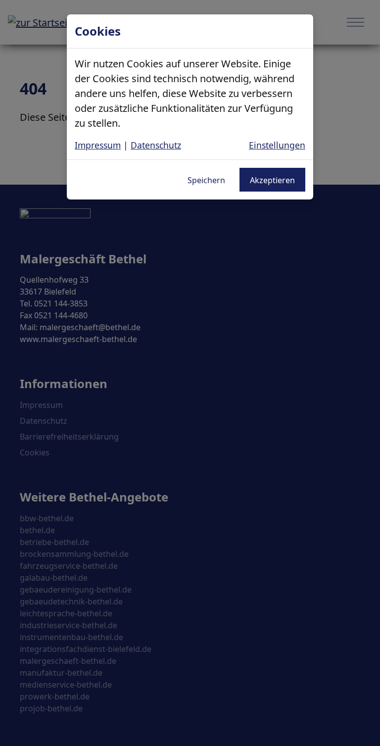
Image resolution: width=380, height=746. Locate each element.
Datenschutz (156, 145)
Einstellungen (277, 145)
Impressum (98, 145)
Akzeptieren (272, 180)
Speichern (206, 180)
